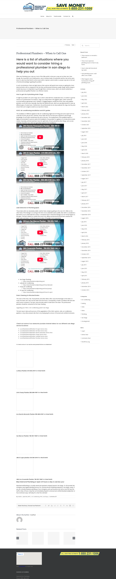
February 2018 (85, 157)
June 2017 (84, 186)
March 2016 (85, 236)
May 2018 (84, 146)
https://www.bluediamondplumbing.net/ (34, 281)
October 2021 (85, 124)
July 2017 (84, 182)
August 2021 (85, 132)
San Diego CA (22, 566)
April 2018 (84, 150)
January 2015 (85, 283)
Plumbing (84, 314)
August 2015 (85, 261)
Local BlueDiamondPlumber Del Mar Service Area (33, 331)
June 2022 (84, 96)
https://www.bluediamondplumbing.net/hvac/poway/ (37, 288)
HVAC (41, 496)
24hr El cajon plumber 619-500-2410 (27, 457)
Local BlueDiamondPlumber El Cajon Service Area (33, 329)
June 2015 (84, 268)
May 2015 (84, 272)
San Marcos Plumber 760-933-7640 (26, 436)
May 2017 (84, 189)
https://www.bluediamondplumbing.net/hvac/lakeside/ (38, 285)
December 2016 (86, 207)
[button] (72, 16)
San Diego (45, 496)
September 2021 (86, 128)
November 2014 (86, 286)
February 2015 (85, 279)
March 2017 (85, 196)
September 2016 (86, 214)
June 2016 (84, 225)
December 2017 (86, 164)
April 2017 (84, 193)
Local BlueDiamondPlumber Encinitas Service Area (34, 338)
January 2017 (85, 204)
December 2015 (86, 247)
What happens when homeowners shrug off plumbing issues (88, 80)
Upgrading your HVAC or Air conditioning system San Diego (32, 308)
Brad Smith (41, 371)
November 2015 (86, 250)
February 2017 (85, 200)
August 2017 (85, 178)
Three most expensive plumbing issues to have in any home (90, 62)
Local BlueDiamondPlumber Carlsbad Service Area (33, 336)
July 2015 (84, 265)
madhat (20, 496)
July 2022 (84, 92)
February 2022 (85, 110)
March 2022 (85, 106)
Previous (67, 45)
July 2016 (84, 222)
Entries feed (85, 334)
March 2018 (85, 153)
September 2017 (86, 175)
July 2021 (84, 135)
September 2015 (86, 257)
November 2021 (86, 121)
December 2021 (86, 117)
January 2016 (85, 243)
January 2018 (85, 160)
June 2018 (84, 142)
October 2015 (85, 254)
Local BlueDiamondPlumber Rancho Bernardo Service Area (36, 332)
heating (84, 303)
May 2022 (84, 99)
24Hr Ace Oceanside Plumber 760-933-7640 (29, 479)
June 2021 (84, 139)
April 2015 (84, 275)
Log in (83, 331)
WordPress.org (86, 342)
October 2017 (85, 171)
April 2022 (84, 103)
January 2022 (85, 114)
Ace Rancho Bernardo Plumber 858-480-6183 (29, 414)
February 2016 (85, 240)
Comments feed (86, 338)
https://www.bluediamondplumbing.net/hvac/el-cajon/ (38, 292)
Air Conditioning (35, 496)
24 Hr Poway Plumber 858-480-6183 (26, 392)
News (83, 310)
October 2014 (85, 290)
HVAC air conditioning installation (28, 110)
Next (73, 45)
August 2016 (85, 218)
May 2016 (84, 229)
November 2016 (86, 211)
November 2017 (86, 168)
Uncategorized (86, 321)
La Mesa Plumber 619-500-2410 (25, 371)
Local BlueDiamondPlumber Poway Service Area (33, 334)
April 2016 (84, 232)
